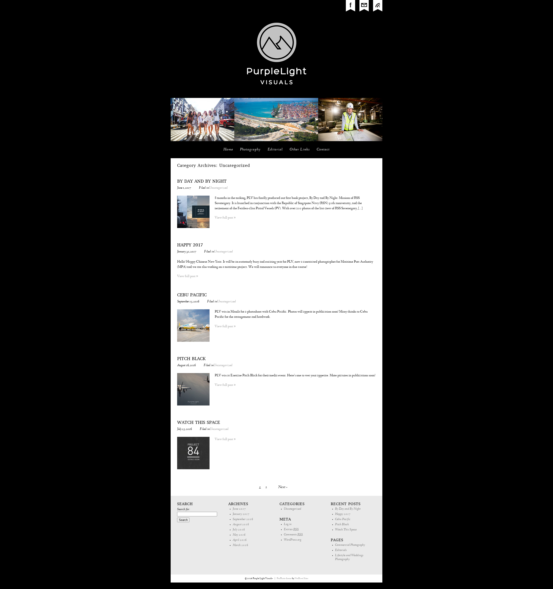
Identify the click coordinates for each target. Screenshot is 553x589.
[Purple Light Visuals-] (276, 97)
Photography (250, 150)
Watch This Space (198, 423)
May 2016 (239, 535)
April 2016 (240, 540)
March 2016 (240, 545)
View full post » (225, 218)
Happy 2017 (190, 245)
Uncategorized (218, 188)
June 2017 (239, 509)
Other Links (300, 150)
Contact (323, 150)
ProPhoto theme (284, 578)
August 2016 (241, 524)
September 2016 (243, 519)
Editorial (275, 150)
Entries (291, 529)
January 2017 (241, 514)
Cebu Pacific (192, 295)
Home (228, 150)
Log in (288, 524)
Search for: (183, 509)
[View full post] (193, 212)
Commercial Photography (350, 545)
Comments (293, 534)
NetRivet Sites (301, 578)
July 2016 (239, 530)
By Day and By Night (202, 181)
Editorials (341, 550)
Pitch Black (191, 359)
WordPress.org (292, 540)
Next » (283, 487)
